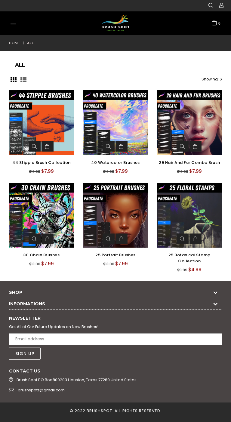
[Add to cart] (48, 146)
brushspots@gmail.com (41, 390)
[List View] (23, 79)
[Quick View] (35, 146)
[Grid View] (13, 79)
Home (14, 43)
